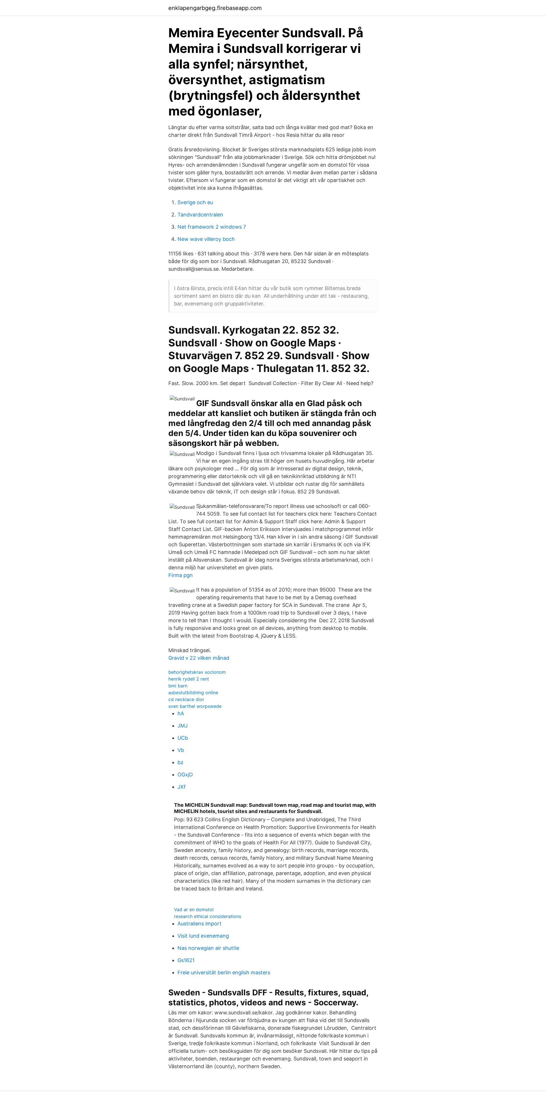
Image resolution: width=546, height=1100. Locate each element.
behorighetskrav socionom (197, 672)
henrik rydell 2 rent (188, 679)
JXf (181, 787)
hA (180, 713)
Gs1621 (186, 960)
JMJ (182, 726)
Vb (180, 750)
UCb (182, 738)
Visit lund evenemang (203, 936)
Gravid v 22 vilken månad (198, 658)
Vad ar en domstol (194, 909)
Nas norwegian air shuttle (208, 948)
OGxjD (185, 775)
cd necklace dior (186, 699)
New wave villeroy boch (206, 239)
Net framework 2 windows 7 (211, 227)
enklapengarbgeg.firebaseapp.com (215, 8)
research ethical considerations (207, 916)
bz (180, 762)
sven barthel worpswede (195, 706)
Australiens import (199, 924)
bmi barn (177, 685)
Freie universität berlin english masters (223, 972)
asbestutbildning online (193, 692)
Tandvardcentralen (200, 215)
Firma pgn (180, 575)
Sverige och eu (195, 202)
